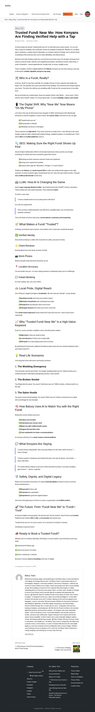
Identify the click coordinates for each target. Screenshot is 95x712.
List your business (54, 674)
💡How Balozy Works (36, 676)
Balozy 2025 (19, 28)
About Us (29, 679)
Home (6, 19)
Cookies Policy (75, 686)
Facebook (30, 685)
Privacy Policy (75, 680)
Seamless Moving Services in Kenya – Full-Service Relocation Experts (58, 695)
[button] (29, 634)
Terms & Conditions (77, 677)
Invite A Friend (31, 697)
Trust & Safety (75, 671)
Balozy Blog (12, 19)
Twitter (29, 694)
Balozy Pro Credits (54, 677)
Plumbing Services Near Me (57, 685)
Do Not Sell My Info (77, 683)
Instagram (30, 688)
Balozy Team (30, 576)
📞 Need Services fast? (34, 672)
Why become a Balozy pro (57, 671)
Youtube (29, 691)
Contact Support (32, 682)
